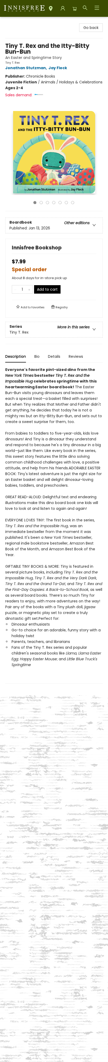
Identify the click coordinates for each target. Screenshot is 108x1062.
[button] (51, 9)
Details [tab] (54, 356)
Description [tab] (15, 356)
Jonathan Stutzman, (26, 68)
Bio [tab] (37, 356)
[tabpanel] (54, 525)
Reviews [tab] (76, 356)
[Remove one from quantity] (15, 289)
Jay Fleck (57, 68)
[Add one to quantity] (29, 289)
